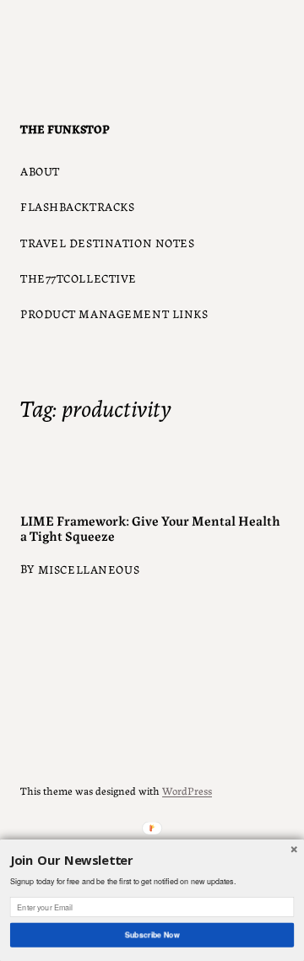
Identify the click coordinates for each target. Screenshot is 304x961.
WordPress (187, 790)
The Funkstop (65, 128)
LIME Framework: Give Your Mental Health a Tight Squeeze (150, 527)
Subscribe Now (151, 934)
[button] (152, 861)
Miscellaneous (88, 568)
